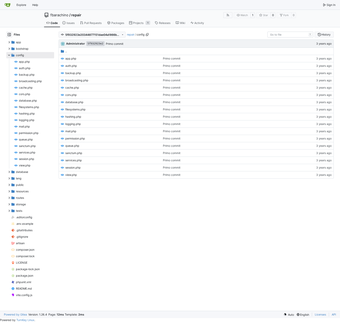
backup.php (73, 73)
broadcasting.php (76, 80)
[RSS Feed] (227, 15)
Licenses (320, 314)
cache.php (72, 87)
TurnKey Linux (25, 320)
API (334, 314)
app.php (70, 58)
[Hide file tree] (9, 35)
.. (66, 51)
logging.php (73, 124)
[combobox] (290, 35)
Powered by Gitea (15, 314)
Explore (21, 4)
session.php (73, 167)
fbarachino (59, 15)
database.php (74, 102)
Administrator (75, 43)
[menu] (289, 314)
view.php (71, 174)
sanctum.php (73, 153)
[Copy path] (147, 34)
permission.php (75, 138)
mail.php (70, 131)
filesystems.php (75, 109)
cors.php (71, 94)
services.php (73, 160)
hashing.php (73, 116)
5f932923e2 (95, 43)
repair (76, 15)
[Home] (7, 4)
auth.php (71, 65)
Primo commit (114, 43)
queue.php (72, 145)
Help (35, 4)
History (326, 34)
